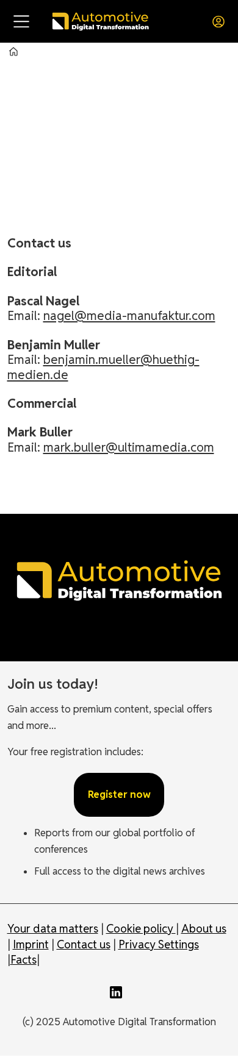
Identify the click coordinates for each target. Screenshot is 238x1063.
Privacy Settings (158, 944)
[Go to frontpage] (100, 21)
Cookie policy (141, 928)
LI (119, 992)
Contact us (83, 944)
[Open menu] (21, 21)
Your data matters (52, 928)
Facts (23, 959)
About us (203, 928)
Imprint (31, 944)
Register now (119, 794)
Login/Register (221, 21)
